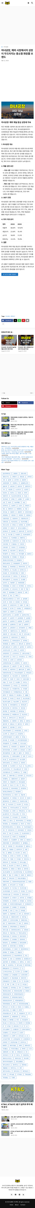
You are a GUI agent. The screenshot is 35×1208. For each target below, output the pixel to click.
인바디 (4, 775)
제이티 (16, 795)
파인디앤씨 (14, 862)
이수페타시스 (16, 772)
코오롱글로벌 (22, 836)
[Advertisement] (17, 25)
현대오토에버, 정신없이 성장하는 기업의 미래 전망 (22, 418)
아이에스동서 (6, 689)
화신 (26, 955)
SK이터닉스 (16, 1065)
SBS (13, 1052)
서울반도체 (23, 631)
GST (20, 987)
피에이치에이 (6, 881)
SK (12, 1055)
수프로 (15, 650)
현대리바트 (22, 939)
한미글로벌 (22, 907)
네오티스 (12, 492)
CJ (22, 968)
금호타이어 (27, 486)
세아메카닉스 (6, 640)
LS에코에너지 (26, 1039)
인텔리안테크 (14, 779)
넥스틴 (25, 496)
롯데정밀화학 (16, 563)
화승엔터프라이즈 (7, 955)
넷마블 (12, 499)
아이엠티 (25, 689)
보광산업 (20, 592)
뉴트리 (20, 505)
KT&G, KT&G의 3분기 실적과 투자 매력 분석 (16, 1105)
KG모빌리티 (25, 1020)
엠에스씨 (12, 724)
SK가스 (18, 1055)
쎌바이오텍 (21, 669)
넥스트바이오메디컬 (16, 496)
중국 (4, 804)
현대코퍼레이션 (24, 949)
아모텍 (11, 679)
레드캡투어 (5, 554)
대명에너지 (10, 509)
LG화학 (13, 1036)
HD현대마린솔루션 (18, 994)
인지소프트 (29, 775)
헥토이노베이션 (22, 933)
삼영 (20, 624)
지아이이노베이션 (14, 807)
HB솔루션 (26, 987)
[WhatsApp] (19, 320)
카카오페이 (23, 817)
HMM (14, 1010)
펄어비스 (25, 865)
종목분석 (13, 316)
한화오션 (5, 933)
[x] (11, 1194)
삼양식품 (5, 624)
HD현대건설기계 (7, 994)
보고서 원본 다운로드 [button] (10, 274)
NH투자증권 (13, 1045)
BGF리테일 (27, 965)
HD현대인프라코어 (7, 1000)
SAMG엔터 (5, 1052)
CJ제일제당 (15, 975)
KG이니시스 (13, 1023)
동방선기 (12, 528)
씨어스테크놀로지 (18, 672)
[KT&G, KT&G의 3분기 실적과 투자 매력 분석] (17, 1093)
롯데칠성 (5, 566)
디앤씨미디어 (15, 541)
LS (27, 1036)
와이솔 (23, 737)
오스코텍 (5, 734)
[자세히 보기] (3, 323)
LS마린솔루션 (16, 1039)
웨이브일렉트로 (6, 753)
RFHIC (24, 1048)
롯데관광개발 (6, 557)
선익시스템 (26, 634)
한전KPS (5, 920)
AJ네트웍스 (11, 965)
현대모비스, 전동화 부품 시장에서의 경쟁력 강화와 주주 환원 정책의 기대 (22, 433)
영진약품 (12, 727)
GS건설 (24, 984)
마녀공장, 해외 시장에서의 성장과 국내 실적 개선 (25, 348)
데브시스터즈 (6, 525)
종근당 (28, 798)
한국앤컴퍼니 (6, 901)
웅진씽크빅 (22, 746)
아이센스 (15, 685)
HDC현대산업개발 (23, 1003)
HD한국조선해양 (18, 991)
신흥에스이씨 (6, 666)
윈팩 (24, 756)
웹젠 (14, 753)
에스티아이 (24, 701)
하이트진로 (16, 894)
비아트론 (25, 602)
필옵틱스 (5, 885)
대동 (4, 509)
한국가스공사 (25, 894)
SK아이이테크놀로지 (8, 1061)
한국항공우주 (28, 904)
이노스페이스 (28, 766)
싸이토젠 (5, 669)
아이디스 (25, 682)
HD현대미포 (6, 997)
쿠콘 (4, 846)
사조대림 (19, 608)
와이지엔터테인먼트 (22, 740)
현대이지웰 (13, 946)
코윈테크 (28, 840)
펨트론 (12, 868)
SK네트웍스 (26, 1055)
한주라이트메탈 (14, 920)
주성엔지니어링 (23, 801)
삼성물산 (20, 611)
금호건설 (12, 486)
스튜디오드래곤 (25, 653)
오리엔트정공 (17, 730)
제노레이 (5, 785)
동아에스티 (5, 531)
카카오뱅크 (15, 817)
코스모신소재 (6, 836)
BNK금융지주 (6, 968)
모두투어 (5, 582)
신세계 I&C (19, 660)
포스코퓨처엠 (28, 872)
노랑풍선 (20, 499)
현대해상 (5, 952)
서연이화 (5, 631)
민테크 (14, 586)
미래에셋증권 (6, 586)
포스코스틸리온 (6, 872)
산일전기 (12, 611)
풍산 (10, 875)
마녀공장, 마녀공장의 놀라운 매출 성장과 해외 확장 (8, 348)
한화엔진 (26, 930)
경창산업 (22, 476)
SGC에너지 (6, 1055)
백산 (27, 589)
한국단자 (14, 897)
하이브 (30, 891)
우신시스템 (23, 743)
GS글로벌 (5, 987)
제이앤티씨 (23, 788)
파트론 (4, 865)
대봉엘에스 (19, 509)
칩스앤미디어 (6, 814)
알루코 (4, 695)
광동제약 (24, 480)
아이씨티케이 (24, 685)
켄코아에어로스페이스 (8, 827)
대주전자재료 (28, 512)
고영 (4, 480)
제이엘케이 (18, 791)
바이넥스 (29, 586)
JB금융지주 (22, 1013)
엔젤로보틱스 (6, 721)
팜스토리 (11, 865)
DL (20, 981)
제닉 (18, 785)
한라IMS (14, 907)
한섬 (16, 910)
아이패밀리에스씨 (17, 692)
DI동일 (14, 981)
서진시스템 (13, 634)
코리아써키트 (11, 830)
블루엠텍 (25, 599)
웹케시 (20, 753)
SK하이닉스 (13, 1068)
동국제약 (28, 525)
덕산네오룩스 (14, 521)
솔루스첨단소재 (6, 647)
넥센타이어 (5, 496)
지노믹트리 (10, 804)
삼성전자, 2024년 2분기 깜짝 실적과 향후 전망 (22, 1125)
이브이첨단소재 (6, 772)
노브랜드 (27, 499)
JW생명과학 (6, 1016)
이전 (31, 393)
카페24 (4, 820)
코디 (4, 830)
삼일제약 (26, 624)
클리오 (4, 849)
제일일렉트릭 (6, 798)
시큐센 (30, 656)
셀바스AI (21, 644)
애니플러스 (19, 695)
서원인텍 (5, 634)
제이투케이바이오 (7, 795)
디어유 (23, 541)
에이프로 (23, 708)
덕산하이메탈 (24, 521)
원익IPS (15, 750)
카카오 (23, 814)
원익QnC (23, 750)
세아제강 (25, 640)
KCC (18, 1020)
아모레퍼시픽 (24, 676)
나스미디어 (18, 489)
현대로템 (14, 939)
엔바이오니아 (12, 717)
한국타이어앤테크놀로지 (16, 904)
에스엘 (11, 698)
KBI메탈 (11, 1020)
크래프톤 (10, 846)
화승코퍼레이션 (18, 955)
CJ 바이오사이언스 (7, 971)
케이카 (22, 823)
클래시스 (28, 846)
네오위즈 (5, 492)
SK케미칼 (24, 1065)
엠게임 (21, 721)
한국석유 (22, 897)
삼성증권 (28, 618)
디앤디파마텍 (6, 541)
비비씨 (10, 602)
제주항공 (14, 798)
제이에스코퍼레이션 (7, 791)
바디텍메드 (21, 586)
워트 (29, 746)
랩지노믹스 (21, 550)
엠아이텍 (5, 724)
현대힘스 (12, 952)
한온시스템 (5, 917)
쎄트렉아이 (13, 669)
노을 (4, 502)
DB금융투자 (6, 978)
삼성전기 (5, 618)
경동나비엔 (23, 473)
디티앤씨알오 (22, 547)
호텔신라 (20, 952)
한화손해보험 (13, 926)
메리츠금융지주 (6, 579)
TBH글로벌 (28, 1074)
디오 (29, 541)
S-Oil (30, 1048)
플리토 (4, 878)
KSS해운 (28, 1023)
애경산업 (11, 695)
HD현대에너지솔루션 (17, 997)
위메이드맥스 (6, 756)
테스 (4, 852)
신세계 (11, 660)
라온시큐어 (13, 550)
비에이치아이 (13, 605)
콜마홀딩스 (25, 843)
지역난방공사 (6, 811)
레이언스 (13, 554)
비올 (27, 605)
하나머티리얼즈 (6, 891)
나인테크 (26, 489)
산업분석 (5, 611)
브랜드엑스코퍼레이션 (8, 599)
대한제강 (21, 515)
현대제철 (21, 946)
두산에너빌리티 (26, 534)
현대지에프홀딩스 (7, 949)
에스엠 (18, 698)
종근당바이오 (6, 801)
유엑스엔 (15, 762)
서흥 (20, 634)
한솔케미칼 (13, 913)
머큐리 (22, 573)
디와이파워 (5, 544)
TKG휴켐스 (5, 1077)
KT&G (9, 1026)
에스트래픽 (16, 701)
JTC (29, 1013)
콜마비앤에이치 (16, 843)
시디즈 (14, 656)
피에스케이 (11, 878)
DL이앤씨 (26, 981)
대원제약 (20, 512)
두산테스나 (5, 537)
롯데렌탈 (14, 557)
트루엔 (11, 856)
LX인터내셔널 (13, 1042)
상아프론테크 (22, 627)
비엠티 (21, 605)
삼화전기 (5, 627)
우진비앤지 (14, 746)
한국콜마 (5, 904)
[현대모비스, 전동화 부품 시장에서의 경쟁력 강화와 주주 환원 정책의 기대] (5, 434)
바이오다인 (15, 589)
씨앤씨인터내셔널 (7, 672)
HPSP (20, 1010)
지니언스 (26, 804)
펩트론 (19, 868)
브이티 (18, 599)
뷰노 (11, 595)
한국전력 (14, 901)
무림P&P (12, 582)
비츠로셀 (5, 608)
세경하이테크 (14, 637)
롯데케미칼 (13, 566)
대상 (26, 509)
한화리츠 (26, 923)
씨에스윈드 (29, 672)
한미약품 (5, 910)
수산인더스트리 (6, 650)
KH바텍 (20, 1023)
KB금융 (4, 1020)
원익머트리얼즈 (6, 750)
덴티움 (14, 525)
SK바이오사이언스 (7, 1058)
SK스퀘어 (26, 1058)
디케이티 (13, 547)
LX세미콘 (5, 1042)
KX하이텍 (16, 1026)
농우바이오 (5, 505)
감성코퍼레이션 (6, 473)
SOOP (4, 1074)
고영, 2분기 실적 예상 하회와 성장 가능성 (21, 1117)
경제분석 (14, 476)
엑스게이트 (24, 714)
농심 (24, 502)
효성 (11, 958)
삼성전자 (12, 618)
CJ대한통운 (6, 975)
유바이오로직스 (6, 762)
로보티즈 (29, 554)
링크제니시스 (23, 570)
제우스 (23, 785)
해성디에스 (13, 933)
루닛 (29, 566)
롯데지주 (25, 563)
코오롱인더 (5, 840)
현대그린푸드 (23, 936)
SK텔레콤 (5, 1068)
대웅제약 (12, 512)
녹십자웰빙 (17, 502)
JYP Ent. (23, 1016)
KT (3, 1026)
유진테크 (23, 762)
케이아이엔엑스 (19, 820)
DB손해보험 (15, 978)
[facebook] (15, 1194)
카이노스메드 (15, 814)
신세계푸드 (17, 663)
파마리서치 (5, 862)
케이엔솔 (29, 820)
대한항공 (28, 515)
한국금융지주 (6, 897)
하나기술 (14, 888)
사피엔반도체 (27, 608)
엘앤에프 (14, 721)
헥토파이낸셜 (6, 936)
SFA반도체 (20, 1052)
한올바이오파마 (15, 917)
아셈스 (4, 682)
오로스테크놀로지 (7, 730)
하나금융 (21, 885)
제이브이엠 (5, 788)
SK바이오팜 (18, 1058)
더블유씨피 (15, 518)
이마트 (25, 769)
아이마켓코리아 (6, 685)
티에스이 (5, 859)
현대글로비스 (6, 939)
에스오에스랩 (26, 698)
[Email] (27, 320)
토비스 (24, 852)
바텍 (22, 589)
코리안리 (29, 830)
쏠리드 (28, 669)
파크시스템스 (23, 862)
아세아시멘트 (26, 679)
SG (26, 1052)
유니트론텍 (22, 759)
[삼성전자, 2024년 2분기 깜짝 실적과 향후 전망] (5, 1126)
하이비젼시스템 (6, 894)
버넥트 (4, 592)
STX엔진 (19, 1074)
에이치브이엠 (6, 708)
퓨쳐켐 (16, 875)
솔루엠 (15, 647)
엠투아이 (20, 724)
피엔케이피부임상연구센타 (18, 881)
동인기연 (29, 531)
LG (27, 1026)
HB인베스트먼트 (7, 991)
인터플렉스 (5, 779)
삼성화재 (12, 621)
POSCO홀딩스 (15, 1048)
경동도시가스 (6, 476)
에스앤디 (5, 698)
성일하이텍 (5, 637)
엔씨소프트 (21, 717)
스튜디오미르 (6, 656)
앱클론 (26, 695)
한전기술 (24, 917)
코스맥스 (16, 833)
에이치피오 (15, 708)
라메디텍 (5, 550)
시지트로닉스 (22, 656)
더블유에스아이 (24, 518)
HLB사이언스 (6, 1010)
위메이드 (27, 753)
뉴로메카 (13, 505)
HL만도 (19, 1007)
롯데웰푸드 (19, 560)
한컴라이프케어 (12, 923)
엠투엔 (26, 724)
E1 (3, 984)
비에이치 (5, 605)
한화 (20, 923)
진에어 (14, 811)
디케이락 (22, 544)
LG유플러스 (6, 1032)
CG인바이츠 (16, 968)
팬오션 (18, 865)
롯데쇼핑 (22, 557)
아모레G (5, 679)
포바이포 (26, 868)
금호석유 (20, 486)
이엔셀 (24, 772)
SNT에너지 (25, 1071)
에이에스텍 (23, 705)
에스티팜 (5, 705)
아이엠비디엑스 (16, 689)
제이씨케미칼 (14, 788)
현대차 (16, 949)
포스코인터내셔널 (17, 872)
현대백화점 (14, 942)
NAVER (5, 1045)
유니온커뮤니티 (13, 759)
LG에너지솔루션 (26, 1029)
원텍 (29, 750)
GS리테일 (13, 987)
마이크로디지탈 (14, 573)
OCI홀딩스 (5, 1048)
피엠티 (30, 881)
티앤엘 (25, 856)
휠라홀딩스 (14, 962)
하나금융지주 (6, 888)
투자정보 (5, 856)
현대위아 (5, 946)
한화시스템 (5, 930)
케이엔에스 (5, 823)
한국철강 (22, 901)
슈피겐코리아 (6, 653)
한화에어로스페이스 (16, 930)
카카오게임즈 (6, 817)
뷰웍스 (17, 595)
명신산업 (15, 579)
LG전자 (21, 1032)
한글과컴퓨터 (6, 907)
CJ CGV (17, 971)
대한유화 (13, 515)
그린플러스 (15, 483)
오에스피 (12, 734)
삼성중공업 (20, 618)
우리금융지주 (6, 743)
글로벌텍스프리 (24, 483)
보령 (26, 592)
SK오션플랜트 (19, 1061)
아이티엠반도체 (6, 692)
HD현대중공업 (6, 1003)
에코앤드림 (21, 711)
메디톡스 (15, 576)
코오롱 (14, 836)
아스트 (10, 682)
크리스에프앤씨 (19, 846)
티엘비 (11, 859)
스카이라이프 (15, 653)
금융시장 (5, 486)
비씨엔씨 (17, 602)
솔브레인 (22, 647)
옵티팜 (17, 737)
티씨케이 (19, 856)
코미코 (4, 833)
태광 (26, 849)
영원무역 (5, 727)
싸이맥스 (27, 666)
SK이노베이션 (6, 1065)
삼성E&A (20, 621)
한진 (4, 923)
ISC (15, 1013)
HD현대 (27, 991)
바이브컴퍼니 (6, 589)
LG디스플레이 (6, 1029)
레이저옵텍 (21, 554)
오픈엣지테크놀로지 (7, 737)
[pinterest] (19, 1194)
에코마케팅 (13, 711)
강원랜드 (15, 473)
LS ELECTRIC (6, 1039)
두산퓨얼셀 (14, 537)
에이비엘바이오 (14, 705)
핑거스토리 (13, 885)
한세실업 (23, 910)
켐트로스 (19, 827)
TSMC (13, 1077)
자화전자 (5, 782)
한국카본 (29, 901)
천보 (29, 811)
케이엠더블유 (14, 823)
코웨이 (21, 840)
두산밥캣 (17, 534)
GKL (13, 984)
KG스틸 (4, 1023)
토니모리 (17, 852)
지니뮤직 (19, 804)
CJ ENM (25, 971)
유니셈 (4, 759)
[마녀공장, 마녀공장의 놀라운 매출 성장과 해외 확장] (9, 340)
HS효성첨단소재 (7, 1013)
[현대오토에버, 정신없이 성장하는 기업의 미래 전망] (5, 419)
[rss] (23, 1194)
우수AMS (14, 743)
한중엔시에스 (24, 920)
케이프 (28, 823)
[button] (2, 3)
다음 (4, 393)
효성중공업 (18, 958)
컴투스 (11, 820)
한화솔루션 (22, 926)
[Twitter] (15, 320)
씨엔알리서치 (6, 676)
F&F (8, 984)
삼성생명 (16, 615)
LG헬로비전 (6, 1036)
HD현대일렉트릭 (19, 1000)
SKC (21, 1068)
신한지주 (25, 663)
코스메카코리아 (25, 833)
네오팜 (19, 492)
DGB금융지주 (6, 981)
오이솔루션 (20, 734)
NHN (20, 1045)
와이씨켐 (5, 740)
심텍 (21, 666)
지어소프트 (24, 807)
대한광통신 (5, 515)
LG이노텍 (14, 1032)
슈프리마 (22, 650)
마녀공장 (6, 47)
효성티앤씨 (5, 962)
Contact (22, 1205)
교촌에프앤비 (6, 483)
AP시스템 (19, 965)
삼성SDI (27, 621)
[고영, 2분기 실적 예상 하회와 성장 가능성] (5, 1118)
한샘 (11, 910)
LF (22, 1026)
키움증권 (11, 849)
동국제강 (21, 525)
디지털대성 (14, 544)
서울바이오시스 (14, 631)
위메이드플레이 (16, 756)
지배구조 (5, 807)
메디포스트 (23, 576)
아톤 (26, 692)
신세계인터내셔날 (7, 663)
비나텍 (4, 602)
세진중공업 (5, 644)
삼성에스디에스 (25, 615)
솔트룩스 (29, 647)
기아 (4, 489)
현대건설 (14, 936)
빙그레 (11, 608)
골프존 (9, 480)
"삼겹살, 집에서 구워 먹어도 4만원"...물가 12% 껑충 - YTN (16, 453)
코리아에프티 (21, 830)
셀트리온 (28, 644)
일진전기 (23, 779)
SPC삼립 (11, 1074)
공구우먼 (16, 480)
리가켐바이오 (6, 570)
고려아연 (29, 476)
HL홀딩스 (26, 1007)
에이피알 (5, 711)
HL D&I (13, 1007)
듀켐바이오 (22, 537)
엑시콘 (4, 717)
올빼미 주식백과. (14, 1202)
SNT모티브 (16, 1071)
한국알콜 (29, 897)
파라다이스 (26, 859)
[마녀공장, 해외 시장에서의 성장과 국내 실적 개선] (26, 340)
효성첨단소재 (27, 958)
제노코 (11, 785)
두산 (4, 534)
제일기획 (23, 795)
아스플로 (17, 682)
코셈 (10, 833)
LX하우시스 (23, 1042)
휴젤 (4, 965)
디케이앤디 (5, 547)
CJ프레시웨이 (24, 975)
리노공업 (14, 570)
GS (18, 984)
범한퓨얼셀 (11, 592)
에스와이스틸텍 (6, 701)
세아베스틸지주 (16, 640)
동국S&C (5, 528)
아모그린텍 (15, 676)
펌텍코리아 (5, 868)
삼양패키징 (13, 624)
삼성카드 (5, 621)
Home (11, 1205)
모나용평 (23, 579)
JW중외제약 (15, 1016)
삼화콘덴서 (13, 627)
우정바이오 (5, 746)
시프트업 (5, 660)
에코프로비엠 (6, 714)
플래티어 (29, 875)
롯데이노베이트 (6, 563)
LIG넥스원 (21, 1036)
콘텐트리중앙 (6, 843)
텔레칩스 (10, 852)
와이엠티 (12, 740)
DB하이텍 (23, 978)
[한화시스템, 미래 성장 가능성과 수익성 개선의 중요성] (5, 426)
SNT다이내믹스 (7, 1071)
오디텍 (19, 727)
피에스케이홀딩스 (22, 878)
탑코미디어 (19, 849)
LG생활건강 (16, 1029)
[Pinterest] (23, 320)
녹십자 (9, 502)
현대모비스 (5, 942)
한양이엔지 (26, 913)
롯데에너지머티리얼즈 (8, 560)
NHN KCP (27, 1045)
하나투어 (15, 891)
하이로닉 (23, 891)
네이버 (25, 492)
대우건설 (5, 512)
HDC (14, 1003)
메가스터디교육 (6, 576)
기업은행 (10, 489)
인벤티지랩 (11, 775)
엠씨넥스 (28, 721)
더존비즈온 (5, 521)
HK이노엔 (5, 1007)
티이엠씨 (19, 859)
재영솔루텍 (13, 782)
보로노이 (5, 595)
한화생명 (5, 926)
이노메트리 (13, 766)
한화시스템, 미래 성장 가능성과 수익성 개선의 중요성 (22, 425)
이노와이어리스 (6, 769)
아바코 (18, 679)
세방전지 (23, 637)
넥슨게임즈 (5, 499)
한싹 (20, 913)
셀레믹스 (13, 644)
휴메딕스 (22, 962)
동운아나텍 (21, 531)
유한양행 (5, 766)
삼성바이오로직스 (7, 615)
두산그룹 (10, 534)
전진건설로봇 (22, 782)
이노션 (20, 766)
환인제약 (5, 958)
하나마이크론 (23, 888)
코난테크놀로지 (28, 827)
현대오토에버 (23, 942)
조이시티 (22, 798)
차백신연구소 (22, 811)
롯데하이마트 (22, 566)
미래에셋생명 (21, 582)
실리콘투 (14, 666)
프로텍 (22, 875)
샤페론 (30, 627)
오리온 (25, 730)
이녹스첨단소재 (17, 769)
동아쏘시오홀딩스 (22, 528)
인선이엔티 (20, 775)
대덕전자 (27, 505)
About (17, 1205)
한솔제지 (5, 913)
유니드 (30, 756)
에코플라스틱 (15, 714)
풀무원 (4, 875)
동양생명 (13, 531)
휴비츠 (28, 962)
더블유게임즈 (6, 518)
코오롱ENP (14, 840)
